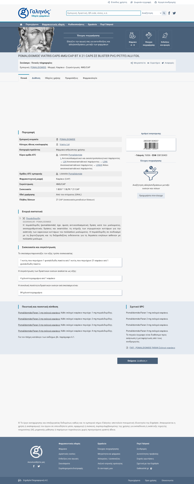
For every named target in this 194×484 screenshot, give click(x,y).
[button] (164, 13)
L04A (105, 161)
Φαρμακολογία (90, 78)
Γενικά (24, 78)
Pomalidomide (75, 155)
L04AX (99, 165)
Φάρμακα (63, 449)
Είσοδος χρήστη (118, 2)
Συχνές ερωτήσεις (145, 458)
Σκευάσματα (64, 463)
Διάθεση (36, 78)
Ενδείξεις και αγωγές (69, 458)
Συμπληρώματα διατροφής (71, 468)
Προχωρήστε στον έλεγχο (151, 195)
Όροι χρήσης (151, 480)
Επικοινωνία (167, 480)
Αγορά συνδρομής (166, 2)
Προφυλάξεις (71, 78)
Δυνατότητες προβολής (147, 454)
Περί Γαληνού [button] (106, 24)
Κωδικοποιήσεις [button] (76, 24)
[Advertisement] (97, 104)
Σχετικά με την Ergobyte (148, 463)
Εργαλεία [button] (92, 24)
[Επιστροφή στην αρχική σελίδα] (36, 455)
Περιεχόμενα (32, 24)
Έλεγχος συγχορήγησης (88, 35)
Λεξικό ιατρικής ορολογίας (110, 463)
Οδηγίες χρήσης (52, 78)
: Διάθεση (137, 361)
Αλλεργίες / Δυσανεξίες (109, 458)
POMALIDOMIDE (38, 67)
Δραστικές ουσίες (67, 454)
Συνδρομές (142, 449)
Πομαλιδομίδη (33, 218)
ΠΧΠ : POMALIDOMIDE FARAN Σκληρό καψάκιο (152, 347)
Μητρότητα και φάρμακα (109, 454)
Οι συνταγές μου (105, 468)
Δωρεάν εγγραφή (142, 2)
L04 (64, 161)
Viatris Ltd (64, 144)
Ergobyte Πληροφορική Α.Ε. (35, 480)
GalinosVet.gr (143, 468)
